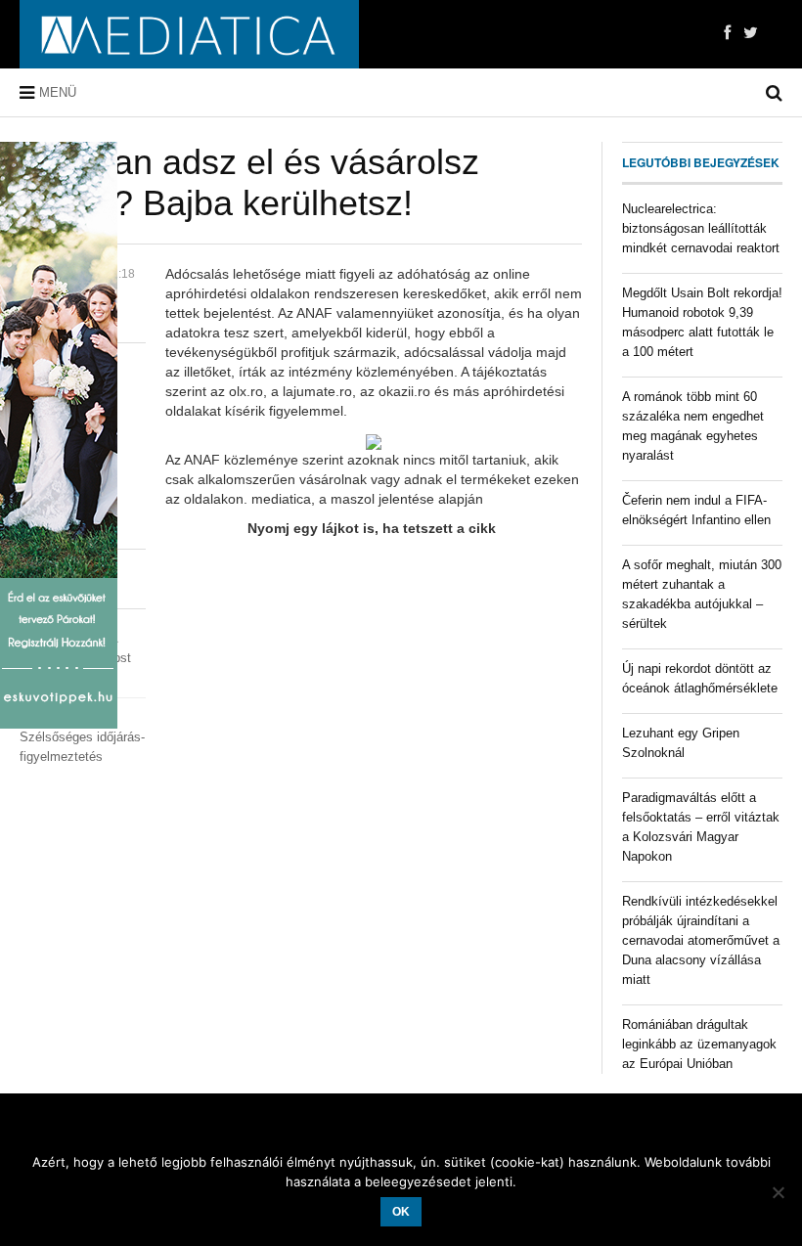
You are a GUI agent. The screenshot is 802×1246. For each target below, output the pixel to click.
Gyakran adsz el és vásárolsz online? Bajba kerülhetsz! (249, 182)
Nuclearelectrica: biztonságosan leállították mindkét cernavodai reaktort (701, 228)
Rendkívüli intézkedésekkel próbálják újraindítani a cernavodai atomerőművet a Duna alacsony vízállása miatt (701, 940)
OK (401, 1212)
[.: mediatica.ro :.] (189, 34)
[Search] (774, 92)
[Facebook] (727, 33)
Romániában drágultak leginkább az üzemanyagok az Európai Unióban (699, 1044)
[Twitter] (750, 33)
